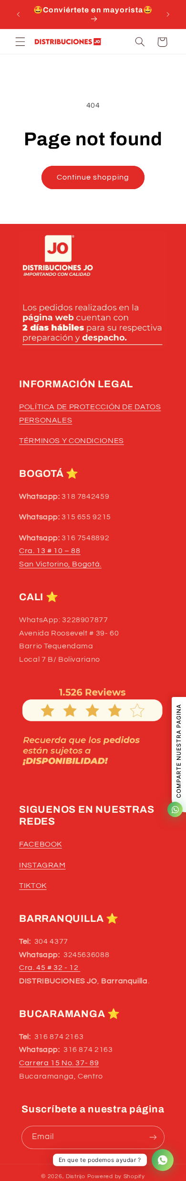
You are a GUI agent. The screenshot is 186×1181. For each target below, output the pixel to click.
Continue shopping (93, 177)
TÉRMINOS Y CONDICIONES (71, 440)
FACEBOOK (40, 844)
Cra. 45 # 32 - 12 (49, 967)
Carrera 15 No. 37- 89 (59, 1063)
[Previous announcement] (18, 14)
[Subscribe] (153, 1137)
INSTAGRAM (42, 865)
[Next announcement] (167, 14)
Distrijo (76, 1176)
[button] (20, 42)
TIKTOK (33, 885)
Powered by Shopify (116, 1176)
